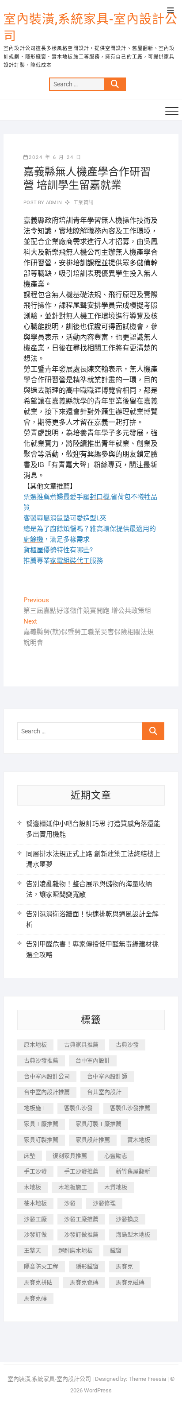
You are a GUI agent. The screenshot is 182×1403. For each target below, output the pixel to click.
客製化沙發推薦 (130, 1108)
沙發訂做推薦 (81, 1234)
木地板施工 (72, 1187)
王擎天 (32, 1250)
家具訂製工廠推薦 (98, 1123)
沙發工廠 (35, 1219)
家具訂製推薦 (41, 1139)
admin (53, 202)
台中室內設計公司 (47, 1076)
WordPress (98, 1390)
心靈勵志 (115, 1155)
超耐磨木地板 (75, 1250)
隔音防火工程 (41, 1266)
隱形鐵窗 (87, 1266)
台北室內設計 (104, 1092)
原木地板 (35, 1044)
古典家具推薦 (81, 1044)
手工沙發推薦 (81, 1171)
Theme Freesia (147, 1379)
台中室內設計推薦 (47, 1092)
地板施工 (35, 1108)
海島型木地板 (133, 1234)
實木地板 (138, 1139)
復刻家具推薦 (70, 1155)
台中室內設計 (93, 1060)
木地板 (32, 1187)
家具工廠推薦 (41, 1123)
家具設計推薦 (93, 1139)
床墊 (29, 1155)
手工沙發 (35, 1171)
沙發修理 (104, 1203)
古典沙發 (127, 1044)
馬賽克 (124, 1266)
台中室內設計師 (107, 1076)
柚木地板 (35, 1203)
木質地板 (115, 1187)
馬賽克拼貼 (38, 1282)
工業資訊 (83, 202)
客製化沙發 (78, 1108)
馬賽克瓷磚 (84, 1282)
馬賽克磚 (35, 1298)
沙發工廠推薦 (81, 1219)
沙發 (70, 1203)
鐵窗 (115, 1250)
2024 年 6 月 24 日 (55, 157)
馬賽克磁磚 (130, 1282)
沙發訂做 (35, 1234)
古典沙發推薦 (41, 1060)
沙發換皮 (127, 1219)
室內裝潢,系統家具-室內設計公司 (91, 27)
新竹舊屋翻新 (133, 1171)
